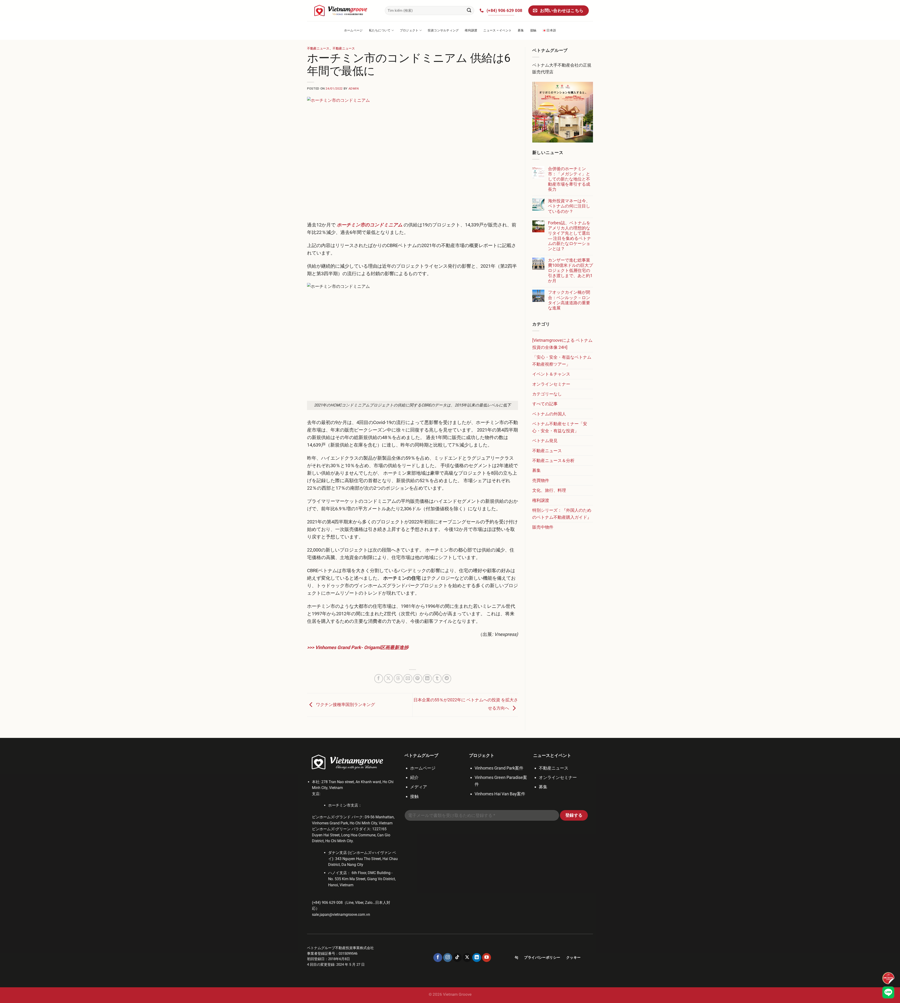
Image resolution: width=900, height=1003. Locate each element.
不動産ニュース (318, 48)
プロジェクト (409, 30)
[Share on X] (388, 678)
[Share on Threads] (398, 678)
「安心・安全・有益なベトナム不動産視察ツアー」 (561, 360)
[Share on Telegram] (446, 678)
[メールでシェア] (407, 678)
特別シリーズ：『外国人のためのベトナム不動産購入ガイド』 (561, 513)
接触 (533, 30)
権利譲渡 (471, 30)
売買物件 (540, 480)
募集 (521, 30)
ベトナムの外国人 (549, 413)
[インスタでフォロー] (447, 957)
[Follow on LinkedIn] (476, 957)
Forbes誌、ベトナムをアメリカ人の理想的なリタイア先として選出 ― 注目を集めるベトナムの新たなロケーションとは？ (569, 235)
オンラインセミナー (551, 384)
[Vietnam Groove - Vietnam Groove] (342, 10)
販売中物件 (542, 527)
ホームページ (353, 30)
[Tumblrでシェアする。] (437, 678)
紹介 (414, 777)
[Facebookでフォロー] (437, 957)
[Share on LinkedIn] (427, 678)
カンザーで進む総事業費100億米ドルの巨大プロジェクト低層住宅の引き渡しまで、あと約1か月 (570, 270)
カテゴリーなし (547, 393)
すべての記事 (545, 403)
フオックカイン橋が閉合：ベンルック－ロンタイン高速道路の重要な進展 (569, 300)
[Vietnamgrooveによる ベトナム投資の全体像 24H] (562, 343)
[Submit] (469, 10)
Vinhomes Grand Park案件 (499, 768)
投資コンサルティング (443, 30)
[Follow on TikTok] (457, 957)
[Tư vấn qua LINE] (888, 992)
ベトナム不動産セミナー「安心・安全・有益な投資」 (559, 427)
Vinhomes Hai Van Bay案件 (500, 793)
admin (354, 88)
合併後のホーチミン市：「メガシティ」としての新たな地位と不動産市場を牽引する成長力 (569, 179)
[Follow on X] (467, 957)
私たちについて (380, 30)
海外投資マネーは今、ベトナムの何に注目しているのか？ (569, 206)
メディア (418, 786)
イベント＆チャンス (551, 374)
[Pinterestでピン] (417, 678)
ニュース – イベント (497, 30)
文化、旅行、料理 (549, 490)
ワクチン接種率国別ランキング (345, 704)
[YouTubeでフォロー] (486, 957)
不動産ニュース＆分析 (553, 460)
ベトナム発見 (545, 440)
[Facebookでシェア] (378, 678)
